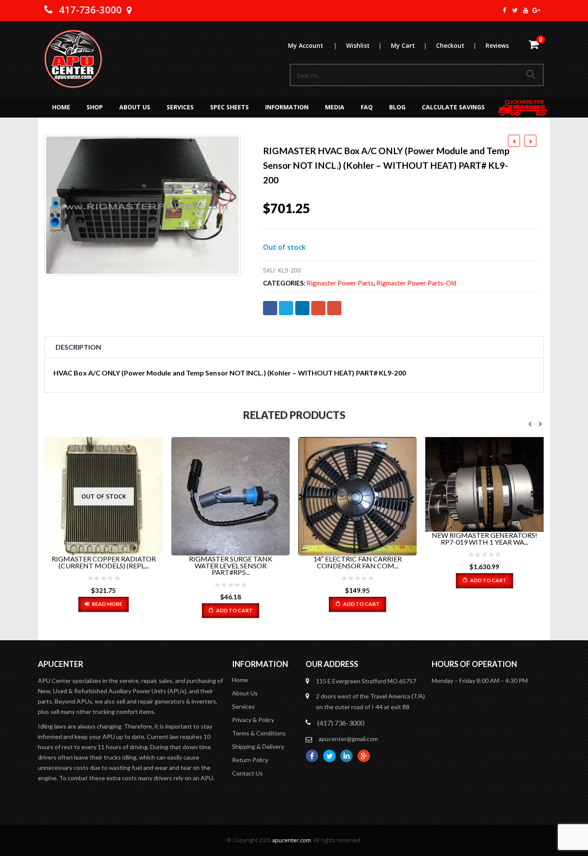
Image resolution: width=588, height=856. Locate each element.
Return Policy (250, 759)
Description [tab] (78, 347)
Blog (397, 107)
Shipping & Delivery (258, 746)
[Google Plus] (536, 10)
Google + (318, 308)
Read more (107, 604)
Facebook (270, 308)
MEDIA (334, 107)
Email (334, 308)
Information (287, 107)
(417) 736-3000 (340, 723)
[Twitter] (515, 10)
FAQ (367, 107)
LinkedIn (302, 308)
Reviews (497, 45)
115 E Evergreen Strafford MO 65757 (366, 681)
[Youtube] (525, 10)
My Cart (409, 45)
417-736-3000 (90, 9)
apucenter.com (291, 840)
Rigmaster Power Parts (340, 283)
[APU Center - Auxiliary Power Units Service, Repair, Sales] (73, 59)
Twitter (286, 308)
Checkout (456, 45)
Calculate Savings (453, 107)
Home (61, 107)
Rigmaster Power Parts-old (416, 283)
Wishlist (363, 45)
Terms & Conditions (259, 733)
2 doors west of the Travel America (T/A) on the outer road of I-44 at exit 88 (370, 701)
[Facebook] (504, 10)
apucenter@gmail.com (348, 738)
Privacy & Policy (253, 719)
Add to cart (234, 610)
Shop (95, 107)
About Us (134, 107)
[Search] (532, 75)
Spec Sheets (229, 107)
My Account (312, 45)
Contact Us (247, 773)
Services (180, 107)
